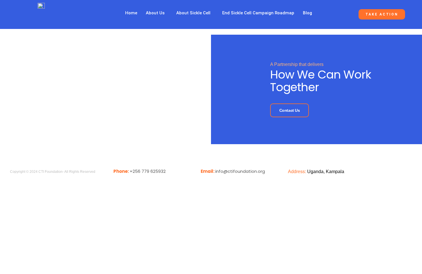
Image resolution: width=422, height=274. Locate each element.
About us (155, 12)
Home (131, 12)
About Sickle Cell (193, 12)
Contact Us (289, 110)
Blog (307, 12)
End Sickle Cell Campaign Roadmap (258, 12)
